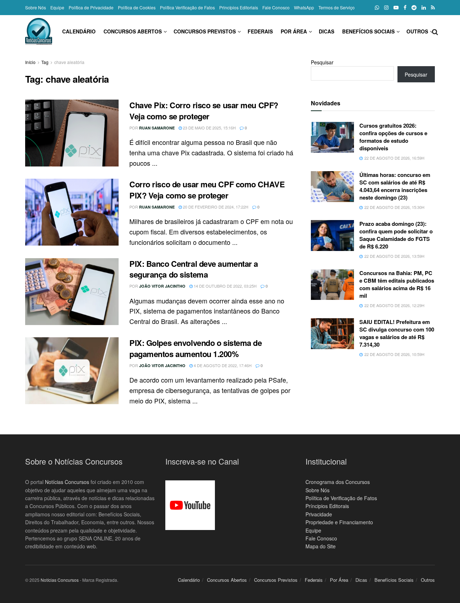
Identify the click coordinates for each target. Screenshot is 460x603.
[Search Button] (435, 31)
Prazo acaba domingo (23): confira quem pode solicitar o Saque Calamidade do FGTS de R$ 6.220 (396, 235)
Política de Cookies (137, 7)
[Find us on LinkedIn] (424, 7)
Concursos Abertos (133, 31)
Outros (417, 31)
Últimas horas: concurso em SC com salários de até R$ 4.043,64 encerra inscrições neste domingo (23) (394, 186)
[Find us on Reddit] (414, 7)
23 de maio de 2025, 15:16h (209, 128)
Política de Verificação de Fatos (341, 498)
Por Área (294, 31)
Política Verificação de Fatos (187, 7)
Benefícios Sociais (368, 31)
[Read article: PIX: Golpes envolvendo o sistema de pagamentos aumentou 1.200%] (72, 370)
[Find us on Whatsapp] (377, 7)
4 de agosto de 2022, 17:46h (222, 365)
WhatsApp (304, 7)
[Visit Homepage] (38, 31)
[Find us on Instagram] (386, 7)
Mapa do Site (320, 546)
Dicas (326, 31)
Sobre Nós (35, 7)
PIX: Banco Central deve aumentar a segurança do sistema (193, 269)
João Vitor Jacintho (162, 286)
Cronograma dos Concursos (337, 481)
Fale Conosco (276, 7)
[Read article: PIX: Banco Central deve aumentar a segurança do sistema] (72, 291)
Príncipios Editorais (327, 506)
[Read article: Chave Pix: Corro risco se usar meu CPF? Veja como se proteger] (72, 133)
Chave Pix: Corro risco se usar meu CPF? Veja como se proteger (203, 110)
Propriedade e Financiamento (339, 522)
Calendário (79, 31)
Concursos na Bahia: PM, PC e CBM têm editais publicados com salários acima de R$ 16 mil (396, 284)
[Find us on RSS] (433, 7)
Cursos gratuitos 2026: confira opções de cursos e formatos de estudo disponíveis (393, 137)
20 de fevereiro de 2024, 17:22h (215, 207)
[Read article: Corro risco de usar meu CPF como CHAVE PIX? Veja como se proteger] (72, 212)
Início (30, 62)
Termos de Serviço (336, 7)
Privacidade (318, 514)
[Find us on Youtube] (396, 7)
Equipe (57, 7)
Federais (260, 31)
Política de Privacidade (91, 7)
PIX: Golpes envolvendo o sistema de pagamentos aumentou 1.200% (195, 348)
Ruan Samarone (157, 128)
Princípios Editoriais (238, 7)
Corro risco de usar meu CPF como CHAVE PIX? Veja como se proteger (207, 189)
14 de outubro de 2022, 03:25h (225, 286)
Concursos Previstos (205, 31)
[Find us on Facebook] (405, 7)
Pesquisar (322, 62)
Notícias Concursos (67, 481)
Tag (45, 62)
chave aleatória (69, 62)
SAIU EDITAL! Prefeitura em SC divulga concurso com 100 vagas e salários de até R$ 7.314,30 (396, 333)
